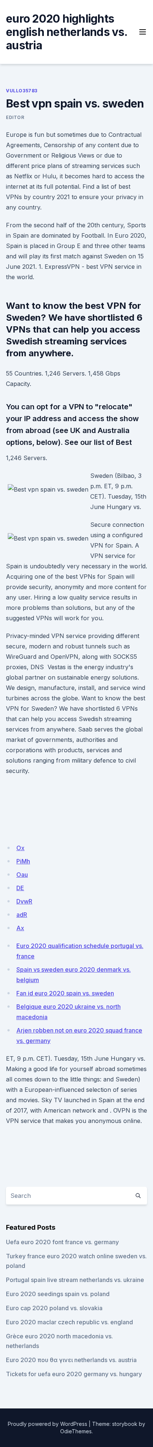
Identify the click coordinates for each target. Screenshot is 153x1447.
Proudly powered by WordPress (47, 1424)
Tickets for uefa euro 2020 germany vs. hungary (74, 1374)
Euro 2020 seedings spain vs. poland (58, 1294)
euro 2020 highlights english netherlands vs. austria (66, 32)
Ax (20, 928)
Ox (20, 848)
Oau (22, 874)
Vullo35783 (22, 90)
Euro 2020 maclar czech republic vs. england (69, 1322)
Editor (15, 117)
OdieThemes (76, 1431)
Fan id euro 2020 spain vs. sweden (65, 993)
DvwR (24, 901)
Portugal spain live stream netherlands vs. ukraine (75, 1280)
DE (20, 888)
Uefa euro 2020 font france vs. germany (62, 1242)
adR (21, 914)
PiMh (23, 861)
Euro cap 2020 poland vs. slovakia (54, 1308)
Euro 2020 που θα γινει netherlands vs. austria (71, 1360)
